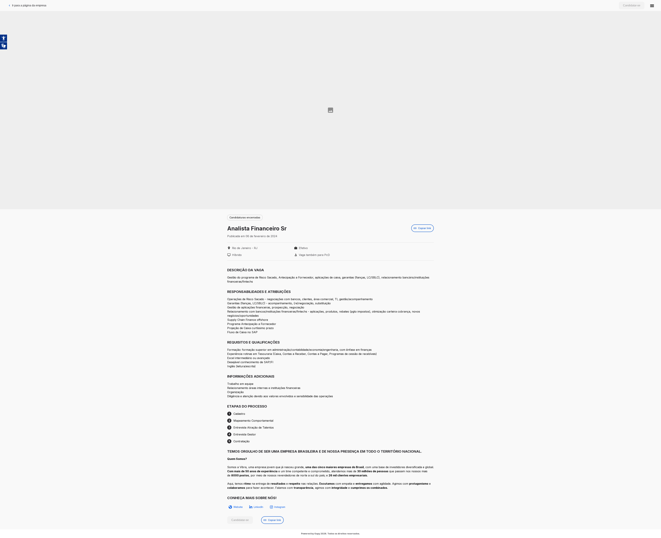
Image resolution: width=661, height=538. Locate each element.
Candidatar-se (631, 5)
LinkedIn (258, 506)
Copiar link (424, 228)
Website (238, 506)
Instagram (279, 506)
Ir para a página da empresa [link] (29, 5)
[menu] (652, 5)
